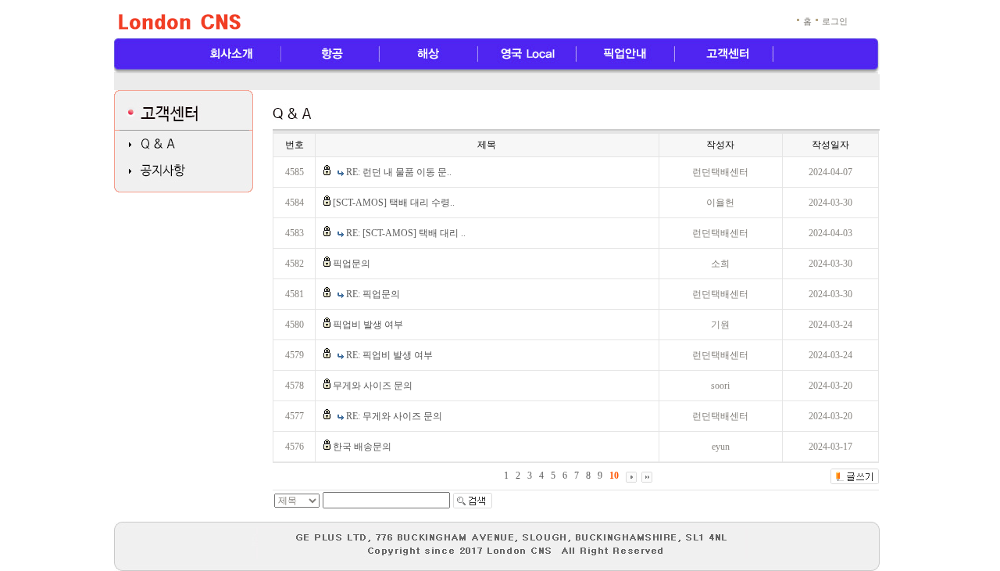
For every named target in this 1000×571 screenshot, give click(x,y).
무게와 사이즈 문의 (372, 385)
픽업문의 (351, 263)
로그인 (835, 21)
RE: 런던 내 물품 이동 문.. (399, 172)
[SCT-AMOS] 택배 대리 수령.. (394, 202)
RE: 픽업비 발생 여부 (389, 355)
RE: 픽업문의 (373, 294)
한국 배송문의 (362, 446)
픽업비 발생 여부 (368, 324)
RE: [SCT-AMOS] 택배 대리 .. (406, 233)
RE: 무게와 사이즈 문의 (394, 416)
